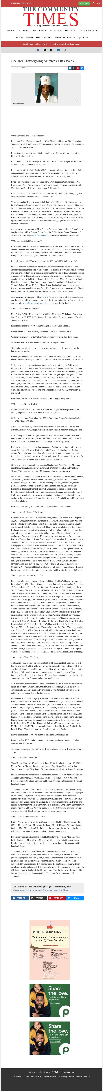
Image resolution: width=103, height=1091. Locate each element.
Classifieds (23, 31)
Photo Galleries (88, 31)
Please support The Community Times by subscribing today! (41, 890)
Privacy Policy (62, 1077)
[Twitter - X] (45, 50)
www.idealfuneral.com (41, 235)
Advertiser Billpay (65, 38)
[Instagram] (51, 50)
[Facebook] (38, 50)
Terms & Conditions (75, 1077)
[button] (16, 100)
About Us (87, 1077)
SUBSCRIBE (84, 3)
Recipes (19, 38)
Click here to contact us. (64, 1072)
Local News (56, 31)
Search (84, 38)
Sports (29, 38)
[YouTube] (65, 50)
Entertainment (39, 31)
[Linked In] (58, 50)
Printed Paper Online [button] (21, 3)
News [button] (9, 31)
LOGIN (97, 3)
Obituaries (71, 31)
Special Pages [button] (43, 38)
